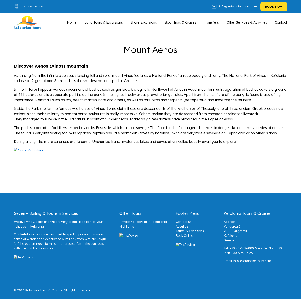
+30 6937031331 (32, 6)
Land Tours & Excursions (103, 22)
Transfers (211, 22)
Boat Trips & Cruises (180, 22)
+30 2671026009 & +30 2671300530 (255, 248)
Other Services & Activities (247, 22)
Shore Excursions (143, 22)
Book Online (184, 236)
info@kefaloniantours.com (238, 6)
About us (182, 226)
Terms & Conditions (190, 231)
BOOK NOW (274, 6)
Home (72, 22)
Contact (281, 22)
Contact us (183, 222)
